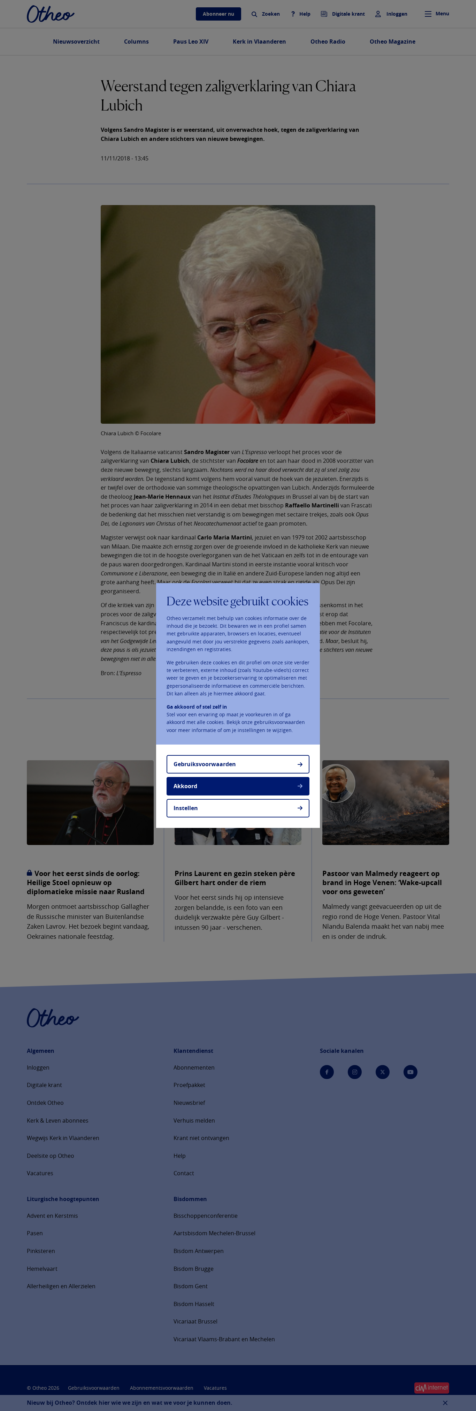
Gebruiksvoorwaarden (205, 764)
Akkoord (185, 786)
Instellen (186, 808)
